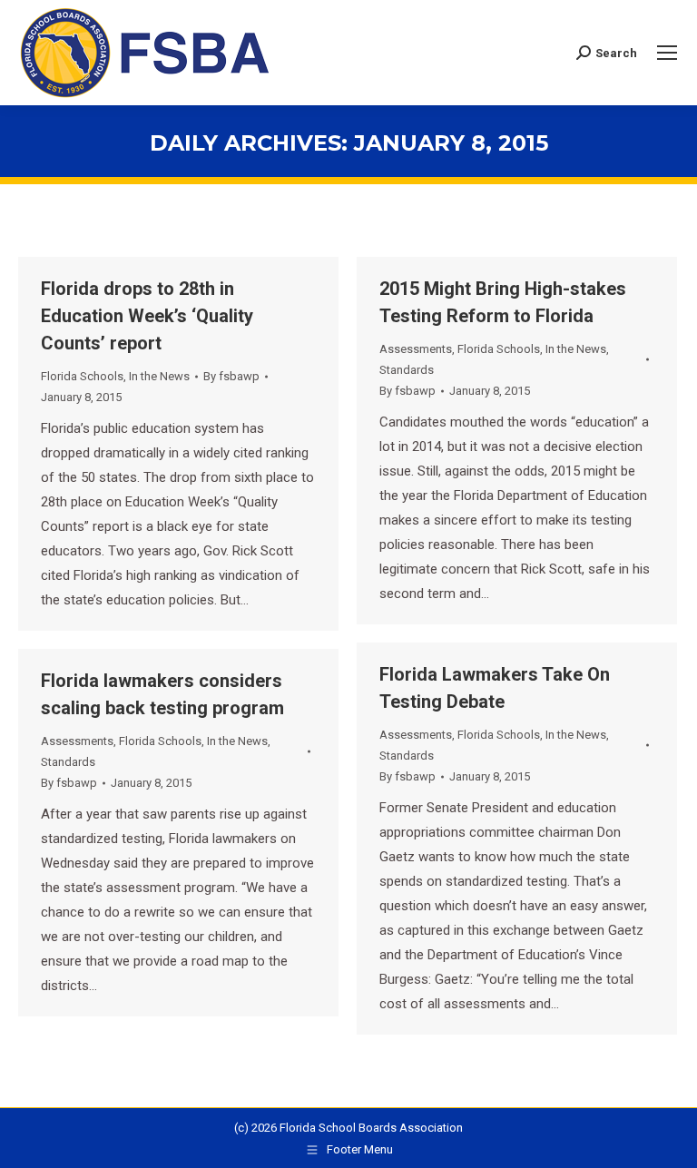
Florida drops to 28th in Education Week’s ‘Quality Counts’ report (147, 316)
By (231, 376)
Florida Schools (82, 376)
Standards (406, 370)
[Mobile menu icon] (667, 52)
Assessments (415, 349)
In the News (159, 376)
